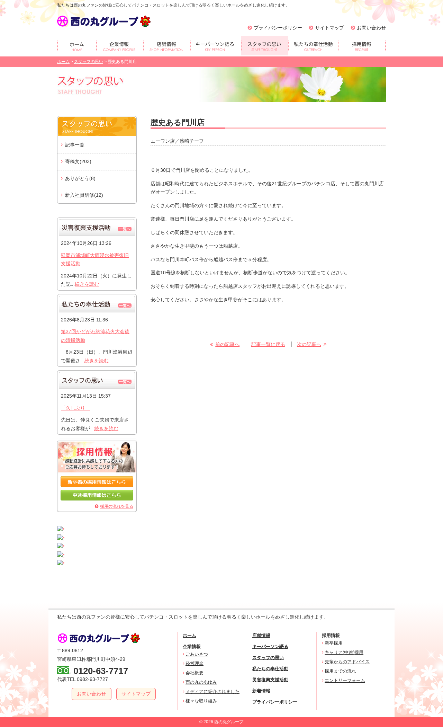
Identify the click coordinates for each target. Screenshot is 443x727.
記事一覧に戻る (268, 344)
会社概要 (195, 672)
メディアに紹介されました (212, 691)
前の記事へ (227, 344)
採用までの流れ (340, 671)
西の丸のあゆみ (201, 682)
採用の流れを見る (116, 506)
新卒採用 (334, 643)
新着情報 (261, 690)
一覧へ (124, 229)
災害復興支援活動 (270, 679)
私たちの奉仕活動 (270, 668)
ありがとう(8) (80, 178)
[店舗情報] (167, 45)
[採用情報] (362, 45)
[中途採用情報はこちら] (97, 499)
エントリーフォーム (345, 680)
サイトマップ (329, 27)
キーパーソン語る (270, 646)
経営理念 (195, 663)
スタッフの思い (88, 61)
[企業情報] (120, 45)
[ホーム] (77, 45)
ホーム (63, 61)
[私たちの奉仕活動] (313, 45)
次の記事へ (309, 344)
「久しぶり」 (75, 408)
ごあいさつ (197, 654)
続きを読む (87, 284)
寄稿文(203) (78, 161)
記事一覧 (74, 145)
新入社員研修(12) (84, 195)
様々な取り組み (201, 700)
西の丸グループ (104, 21)
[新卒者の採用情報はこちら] (97, 485)
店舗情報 (261, 635)
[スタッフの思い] (264, 45)
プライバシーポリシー (278, 27)
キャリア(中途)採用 (344, 652)
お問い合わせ (371, 27)
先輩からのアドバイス (347, 661)
